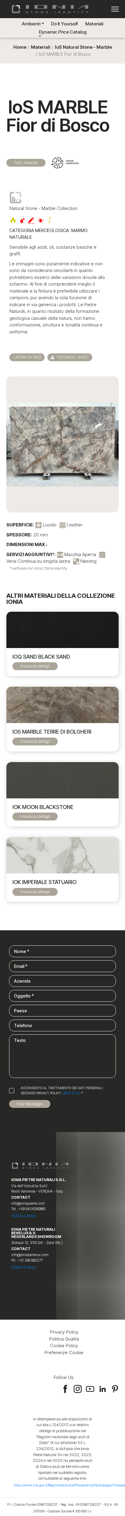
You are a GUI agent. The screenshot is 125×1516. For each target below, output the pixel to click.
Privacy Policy (64, 1332)
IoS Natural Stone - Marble (83, 47)
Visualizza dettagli (35, 666)
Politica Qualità (64, 1339)
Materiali (94, 24)
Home (19, 47)
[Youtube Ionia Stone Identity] (90, 1388)
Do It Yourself (64, 24)
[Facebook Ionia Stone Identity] (65, 1388)
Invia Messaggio (30, 1104)
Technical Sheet (72, 357)
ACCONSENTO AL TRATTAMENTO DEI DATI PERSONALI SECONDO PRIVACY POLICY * (62, 1090)
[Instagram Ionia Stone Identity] (77, 1388)
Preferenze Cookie (64, 1352)
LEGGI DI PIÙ (71, 1093)
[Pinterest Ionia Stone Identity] (115, 1388)
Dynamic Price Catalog (62, 32)
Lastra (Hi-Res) (27, 357)
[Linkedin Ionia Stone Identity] (102, 1388)
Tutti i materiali (26, 162)
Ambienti (31, 24)
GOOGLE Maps (23, 1215)
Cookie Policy (64, 1345)
